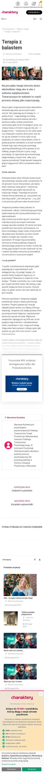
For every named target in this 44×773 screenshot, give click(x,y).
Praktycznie (23, 77)
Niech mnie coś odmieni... (14, 650)
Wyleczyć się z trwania (13, 682)
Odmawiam (11, 769)
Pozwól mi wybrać (9, 764)
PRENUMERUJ (34, 12)
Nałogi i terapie (23, 29)
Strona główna (8, 29)
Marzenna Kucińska (13, 54)
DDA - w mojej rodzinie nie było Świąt (18, 598)
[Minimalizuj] (41, 694)
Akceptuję (32, 769)
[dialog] (22, 762)
